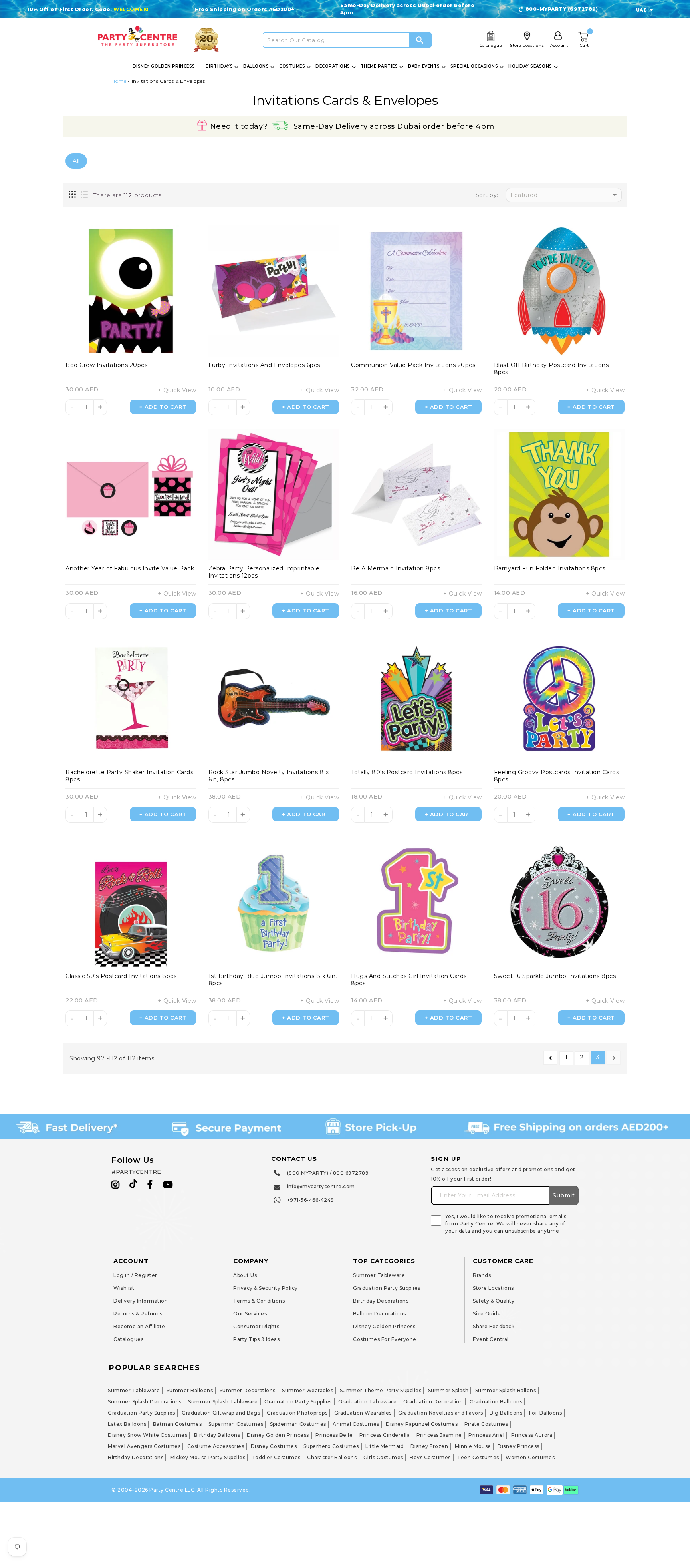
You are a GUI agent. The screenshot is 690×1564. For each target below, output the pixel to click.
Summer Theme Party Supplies (381, 1390)
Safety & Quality (493, 1301)
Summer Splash (448, 1390)
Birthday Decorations (380, 1301)
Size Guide (487, 1314)
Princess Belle (334, 1435)
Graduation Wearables (363, 1413)
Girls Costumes (383, 1457)
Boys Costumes (430, 1457)
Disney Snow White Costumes (147, 1435)
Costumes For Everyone (384, 1339)
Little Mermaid (384, 1446)
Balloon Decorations (379, 1314)
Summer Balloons (190, 1390)
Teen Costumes (478, 1457)
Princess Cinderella (384, 1435)
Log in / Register (135, 1275)
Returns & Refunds (138, 1314)
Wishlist (123, 1288)
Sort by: (487, 195)
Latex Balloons (127, 1424)
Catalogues (128, 1339)
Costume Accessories (215, 1446)
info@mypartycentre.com (321, 1186)
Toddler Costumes (276, 1457)
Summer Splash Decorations (145, 1402)
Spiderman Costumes (298, 1424)
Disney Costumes (274, 1446)
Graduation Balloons (496, 1402)
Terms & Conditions (259, 1301)
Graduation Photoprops (297, 1413)
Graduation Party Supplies (386, 1288)
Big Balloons (506, 1413)
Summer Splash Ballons (505, 1390)
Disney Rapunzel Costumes (422, 1424)
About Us (245, 1275)
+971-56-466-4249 (310, 1200)
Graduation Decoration (433, 1402)
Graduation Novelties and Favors (440, 1413)
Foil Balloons (545, 1413)
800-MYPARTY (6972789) (561, 9)
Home (118, 81)
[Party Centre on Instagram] (115, 1184)
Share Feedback (493, 1326)
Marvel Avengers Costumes (144, 1446)
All (76, 161)
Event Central (491, 1339)
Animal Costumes (356, 1424)
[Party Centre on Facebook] (150, 1184)
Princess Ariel (486, 1435)
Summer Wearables (307, 1390)
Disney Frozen (429, 1446)
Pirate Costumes (486, 1424)
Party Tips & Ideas (256, 1339)
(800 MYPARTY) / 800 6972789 (328, 1173)
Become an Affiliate (139, 1326)
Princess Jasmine (439, 1435)
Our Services (250, 1314)
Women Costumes (530, 1457)
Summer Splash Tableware (223, 1402)
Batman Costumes (177, 1424)
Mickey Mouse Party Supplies (208, 1457)
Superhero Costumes (331, 1446)
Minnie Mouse (473, 1446)
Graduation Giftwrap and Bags (221, 1413)
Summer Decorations (248, 1390)
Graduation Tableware (367, 1402)
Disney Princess (518, 1446)
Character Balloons (332, 1457)
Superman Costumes (236, 1424)
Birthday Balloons (217, 1435)
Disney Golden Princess (384, 1326)
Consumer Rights (256, 1326)
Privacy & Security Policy (265, 1288)
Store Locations (493, 1288)
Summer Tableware (379, 1275)
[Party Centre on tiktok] (133, 1185)
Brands (482, 1275)
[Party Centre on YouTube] (168, 1184)
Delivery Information (140, 1301)
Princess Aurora (532, 1435)
